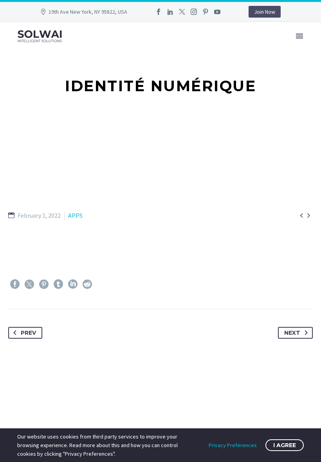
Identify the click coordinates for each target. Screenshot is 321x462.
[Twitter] (182, 12)
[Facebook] (158, 12)
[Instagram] (194, 12)
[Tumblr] (58, 284)
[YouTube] (217, 12)
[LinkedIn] (170, 12)
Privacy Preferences (233, 445)
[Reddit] (87, 284)
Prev (28, 332)
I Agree (284, 445)
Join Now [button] (264, 11)
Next (292, 332)
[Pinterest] (205, 12)
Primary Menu (299, 36)
